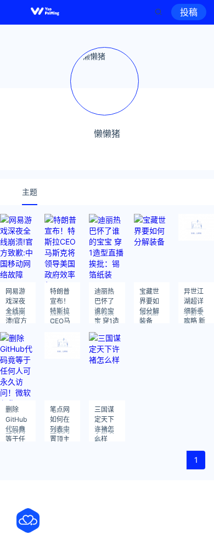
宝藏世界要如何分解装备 (149, 294)
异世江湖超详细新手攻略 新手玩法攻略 (194, 294)
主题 (29, 191)
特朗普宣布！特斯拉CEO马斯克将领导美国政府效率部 (60, 294)
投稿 (189, 12)
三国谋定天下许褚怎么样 (104, 412)
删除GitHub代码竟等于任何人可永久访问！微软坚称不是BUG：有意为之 (16, 412)
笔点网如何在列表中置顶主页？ (60, 412)
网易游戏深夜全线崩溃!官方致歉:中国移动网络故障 (16, 294)
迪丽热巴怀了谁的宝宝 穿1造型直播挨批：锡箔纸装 (106, 294)
